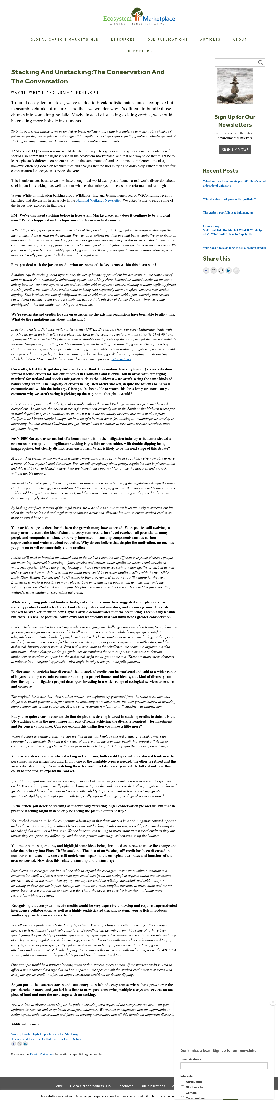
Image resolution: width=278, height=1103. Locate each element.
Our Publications (168, 39)
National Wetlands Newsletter (98, 200)
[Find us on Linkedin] (25, 1043)
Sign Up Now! (235, 149)
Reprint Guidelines (42, 1054)
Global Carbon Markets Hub (65, 39)
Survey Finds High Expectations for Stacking (44, 1033)
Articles (210, 39)
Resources (123, 39)
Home (58, 1085)
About (240, 39)
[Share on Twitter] (213, 270)
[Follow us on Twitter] (19, 1043)
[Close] (273, 1002)
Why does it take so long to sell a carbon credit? (234, 247)
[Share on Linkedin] (228, 270)
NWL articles (121, 358)
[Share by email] (236, 270)
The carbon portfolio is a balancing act (228, 212)
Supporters (139, 51)
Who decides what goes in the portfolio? (229, 198)
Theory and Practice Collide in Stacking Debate (46, 1038)
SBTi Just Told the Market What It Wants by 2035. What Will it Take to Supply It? (232, 230)
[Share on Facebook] (206, 270)
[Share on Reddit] (221, 270)
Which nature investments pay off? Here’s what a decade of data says (234, 183)
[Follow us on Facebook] (13, 1043)
